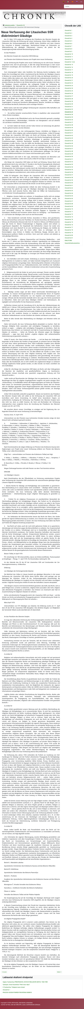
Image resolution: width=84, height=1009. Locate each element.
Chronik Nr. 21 (69, 80)
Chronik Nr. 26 (69, 93)
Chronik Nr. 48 (69, 151)
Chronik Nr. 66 (69, 198)
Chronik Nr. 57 (69, 175)
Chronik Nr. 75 (69, 222)
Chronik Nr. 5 (68, 41)
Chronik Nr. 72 (69, 214)
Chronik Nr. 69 (69, 206)
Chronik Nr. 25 (69, 91)
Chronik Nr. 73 (69, 217)
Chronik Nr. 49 (69, 154)
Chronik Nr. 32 (69, 109)
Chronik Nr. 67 (69, 201)
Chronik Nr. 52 (69, 162)
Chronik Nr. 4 (68, 38)
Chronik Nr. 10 (69, 54)
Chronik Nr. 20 (69, 78)
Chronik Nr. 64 (69, 193)
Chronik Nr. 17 (69, 70)
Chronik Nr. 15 (69, 64)
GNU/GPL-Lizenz (21, 1004)
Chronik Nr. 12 (69, 59)
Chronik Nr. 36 (69, 120)
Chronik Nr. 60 (69, 183)
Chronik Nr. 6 (68, 43)
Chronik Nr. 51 (69, 159)
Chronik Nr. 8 (68, 49)
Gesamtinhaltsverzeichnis (72, 243)
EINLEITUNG (68, 240)
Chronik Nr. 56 (69, 172)
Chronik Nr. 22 (69, 83)
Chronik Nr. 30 (69, 104)
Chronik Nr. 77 (69, 227)
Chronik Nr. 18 (69, 72)
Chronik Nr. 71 (69, 211)
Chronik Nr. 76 (69, 225)
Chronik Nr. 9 (68, 51)
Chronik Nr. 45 (69, 143)
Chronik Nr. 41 (69, 133)
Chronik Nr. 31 (69, 106)
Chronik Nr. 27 (69, 96)
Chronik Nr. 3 (68, 36)
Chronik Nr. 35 (69, 117)
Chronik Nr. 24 (69, 88)
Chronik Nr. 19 (69, 75)
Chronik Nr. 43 (69, 138)
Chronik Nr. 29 (69, 101)
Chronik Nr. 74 (69, 219)
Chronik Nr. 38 (69, 125)
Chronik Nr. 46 (69, 146)
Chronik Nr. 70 (69, 209)
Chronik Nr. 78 (69, 230)
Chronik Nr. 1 (68, 30)
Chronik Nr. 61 (69, 185)
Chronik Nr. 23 (69, 85)
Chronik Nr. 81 (69, 238)
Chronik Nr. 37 (69, 122)
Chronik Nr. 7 (68, 46)
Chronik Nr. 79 (69, 232)
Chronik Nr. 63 (69, 190)
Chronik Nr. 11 (69, 57)
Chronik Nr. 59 (69, 180)
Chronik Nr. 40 (69, 130)
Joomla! (3, 1004)
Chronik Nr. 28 (69, 99)
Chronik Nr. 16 (69, 67)
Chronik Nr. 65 (69, 196)
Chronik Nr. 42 (69, 135)
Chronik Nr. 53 (69, 164)
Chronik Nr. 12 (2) (70, 62)
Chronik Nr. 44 (69, 141)
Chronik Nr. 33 (69, 112)
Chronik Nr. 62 (69, 188)
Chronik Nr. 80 (69, 235)
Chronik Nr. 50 (69, 156)
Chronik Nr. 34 (69, 114)
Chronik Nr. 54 (69, 167)
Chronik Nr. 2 (68, 33)
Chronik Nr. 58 (69, 177)
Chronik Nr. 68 (69, 204)
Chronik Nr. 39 (69, 127)
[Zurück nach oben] (81, 1006)
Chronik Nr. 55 (69, 169)
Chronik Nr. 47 (69, 148)
